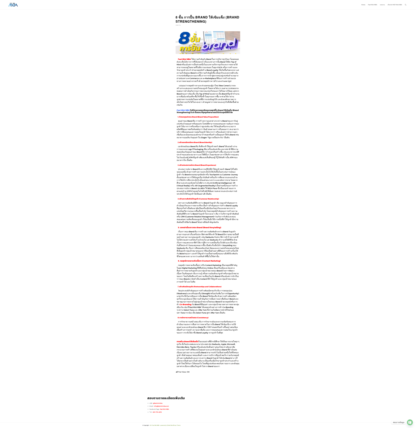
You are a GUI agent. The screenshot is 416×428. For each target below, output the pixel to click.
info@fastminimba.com (161, 406)
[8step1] (208, 42)
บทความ (178, 25)
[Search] (405, 5)
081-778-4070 (157, 412)
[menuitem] (363, 5)
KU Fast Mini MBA (154, 425)
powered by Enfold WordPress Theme (170, 425)
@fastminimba (157, 403)
